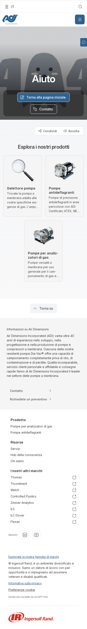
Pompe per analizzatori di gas (31, 426)
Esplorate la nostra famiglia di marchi (33, 557)
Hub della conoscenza (26, 455)
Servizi (15, 448)
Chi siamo (17, 461)
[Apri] (80, 19)
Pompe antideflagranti (26, 432)
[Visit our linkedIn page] (25, 535)
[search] (80, 7)
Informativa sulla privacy (25, 583)
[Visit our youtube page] (36, 535)
